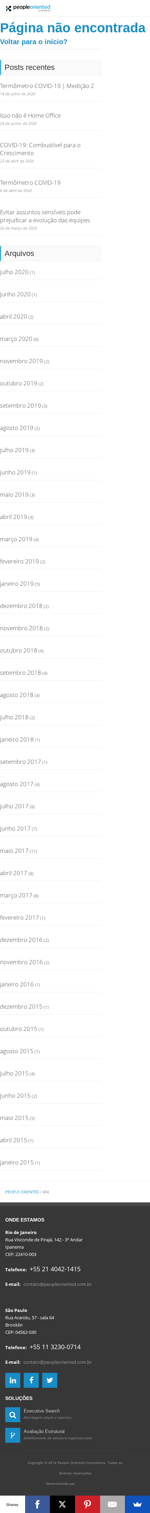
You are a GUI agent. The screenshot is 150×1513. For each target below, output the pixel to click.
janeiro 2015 (17, 1162)
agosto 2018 (16, 695)
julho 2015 (14, 1073)
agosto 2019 (16, 428)
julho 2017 (14, 806)
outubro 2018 (18, 650)
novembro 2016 (21, 962)
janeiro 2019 (17, 583)
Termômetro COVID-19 (30, 182)
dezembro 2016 (21, 940)
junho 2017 (15, 828)
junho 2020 (15, 294)
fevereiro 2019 (19, 561)
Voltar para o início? (33, 42)
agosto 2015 (16, 1051)
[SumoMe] (137, 1504)
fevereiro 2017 (19, 917)
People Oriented (22, 1191)
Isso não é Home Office (30, 115)
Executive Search (42, 1411)
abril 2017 (13, 873)
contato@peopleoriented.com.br (57, 1284)
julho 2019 (14, 450)
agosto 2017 (16, 784)
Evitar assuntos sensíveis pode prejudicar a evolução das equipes (45, 216)
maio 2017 (14, 851)
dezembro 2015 (21, 1006)
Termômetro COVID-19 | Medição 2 (47, 86)
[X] (62, 1504)
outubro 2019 (18, 383)
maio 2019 (14, 494)
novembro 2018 (21, 628)
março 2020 (16, 339)
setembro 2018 (20, 673)
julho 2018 (14, 717)
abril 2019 (13, 517)
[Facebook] (37, 1504)
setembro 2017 (20, 762)
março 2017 (16, 895)
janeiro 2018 (17, 739)
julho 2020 (14, 272)
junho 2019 (15, 472)
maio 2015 (14, 1118)
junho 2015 (15, 1095)
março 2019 (16, 539)
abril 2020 (13, 316)
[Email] (112, 1504)
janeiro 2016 (17, 984)
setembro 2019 (20, 405)
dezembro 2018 (21, 606)
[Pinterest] (87, 1504)
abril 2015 (13, 1140)
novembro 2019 (21, 361)
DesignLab (90, 1483)
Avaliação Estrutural (44, 1431)
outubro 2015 (18, 1029)
